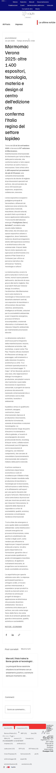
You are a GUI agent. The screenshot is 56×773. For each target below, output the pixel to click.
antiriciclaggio (11, 759)
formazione (26, 754)
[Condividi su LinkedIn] (12, 635)
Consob (30, 738)
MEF (24, 733)
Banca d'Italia (11, 733)
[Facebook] (44, 737)
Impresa (19, 24)
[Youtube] (48, 737)
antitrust (22, 743)
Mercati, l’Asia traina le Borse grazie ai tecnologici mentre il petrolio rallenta (19, 660)
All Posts (6, 24)
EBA (7, 738)
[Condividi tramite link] (19, 635)
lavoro (18, 738)
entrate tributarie (11, 764)
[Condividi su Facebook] (6, 635)
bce (34, 733)
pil (37, 754)
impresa (9, 743)
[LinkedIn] (52, 737)
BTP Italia (34, 748)
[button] (15, 2)
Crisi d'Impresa (11, 754)
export (24, 759)
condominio (27, 764)
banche (9, 728)
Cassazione (23, 728)
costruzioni (10, 748)
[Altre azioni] (28, 39)
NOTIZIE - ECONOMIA (13, 626)
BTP (22, 748)
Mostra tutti (26, 649)
